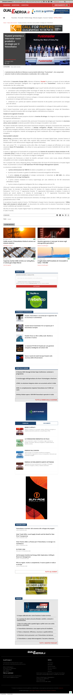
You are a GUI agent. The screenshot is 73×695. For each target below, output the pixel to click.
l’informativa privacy (33, 283)
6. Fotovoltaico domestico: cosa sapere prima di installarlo (35, 628)
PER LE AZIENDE (8, 673)
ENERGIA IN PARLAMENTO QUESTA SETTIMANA (39, 462)
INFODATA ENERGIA (7, 1)
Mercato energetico (38, 17)
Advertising (15, 5)
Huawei (9, 219)
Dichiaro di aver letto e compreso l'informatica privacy (29, 281)
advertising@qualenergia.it (13, 677)
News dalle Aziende (12, 22)
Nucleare (50, 17)
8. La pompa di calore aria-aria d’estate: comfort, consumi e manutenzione (35, 619)
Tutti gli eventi (51, 572)
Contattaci (24, 5)
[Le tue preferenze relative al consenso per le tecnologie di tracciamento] (70, 692)
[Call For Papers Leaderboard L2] (36, 28)
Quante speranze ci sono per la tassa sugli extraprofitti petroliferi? (52, 242)
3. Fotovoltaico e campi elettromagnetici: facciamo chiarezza (35, 638)
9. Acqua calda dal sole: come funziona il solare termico (34, 615)
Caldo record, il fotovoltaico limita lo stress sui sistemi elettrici (19, 242)
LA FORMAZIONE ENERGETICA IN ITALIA (37, 439)
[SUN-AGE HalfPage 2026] (36, 497)
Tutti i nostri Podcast (48, 643)
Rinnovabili (21, 17)
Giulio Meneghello (7, 265)
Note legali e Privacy (34, 690)
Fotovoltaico (14, 17)
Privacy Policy (3, 694)
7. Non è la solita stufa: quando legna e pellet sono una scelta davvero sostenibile (35, 624)
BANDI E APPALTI (30, 427)
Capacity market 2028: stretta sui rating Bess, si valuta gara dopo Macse (19, 262)
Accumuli (45, 17)
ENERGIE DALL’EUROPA (32, 450)
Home (4, 22)
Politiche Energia (28, 17)
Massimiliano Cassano (8, 245)
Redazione (6, 5)
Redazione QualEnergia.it (43, 245)
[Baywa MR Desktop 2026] (36, 299)
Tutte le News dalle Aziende (46, 400)
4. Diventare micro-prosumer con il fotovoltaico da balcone (35, 635)
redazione (61, 688)
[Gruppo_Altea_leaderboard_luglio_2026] (51, 11)
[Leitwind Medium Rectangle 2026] (36, 411)
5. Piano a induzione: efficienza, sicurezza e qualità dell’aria (35, 632)
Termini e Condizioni (51, 690)
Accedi (57, 1)
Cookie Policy (43, 690)
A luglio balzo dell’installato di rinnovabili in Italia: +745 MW (53, 262)
